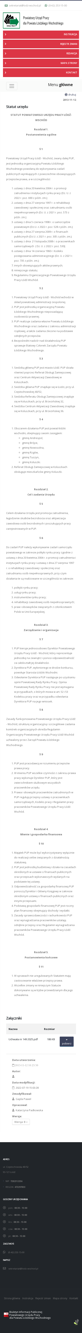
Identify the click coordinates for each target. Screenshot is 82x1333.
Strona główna (12, 1298)
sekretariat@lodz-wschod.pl (24, 5)
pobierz (66, 1043)
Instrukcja (27, 1298)
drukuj (72, 94)
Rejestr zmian (43, 1298)
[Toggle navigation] (11, 86)
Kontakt (73, 1298)
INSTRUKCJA (70, 34)
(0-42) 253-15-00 (57, 5)
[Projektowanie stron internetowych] (76, 1323)
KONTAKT (71, 72)
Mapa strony (60, 1298)
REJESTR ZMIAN (68, 43)
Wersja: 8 (20, 1122)
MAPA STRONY (69, 63)
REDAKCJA (71, 53)
